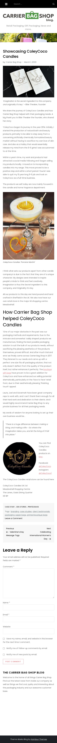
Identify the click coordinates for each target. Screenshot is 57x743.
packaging (10, 515)
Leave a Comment (13, 518)
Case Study (10, 507)
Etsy (41, 456)
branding (15, 511)
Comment (8, 566)
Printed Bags (33, 507)
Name (6, 602)
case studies (26, 511)
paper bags (21, 515)
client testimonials (41, 511)
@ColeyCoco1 (45, 473)
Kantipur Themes (39, 739)
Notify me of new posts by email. (21, 654)
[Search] (53, 4)
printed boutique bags (37, 515)
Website (6, 626)
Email (6, 614)
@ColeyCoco (45, 466)
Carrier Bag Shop (13, 62)
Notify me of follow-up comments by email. (26, 648)
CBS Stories (21, 507)
